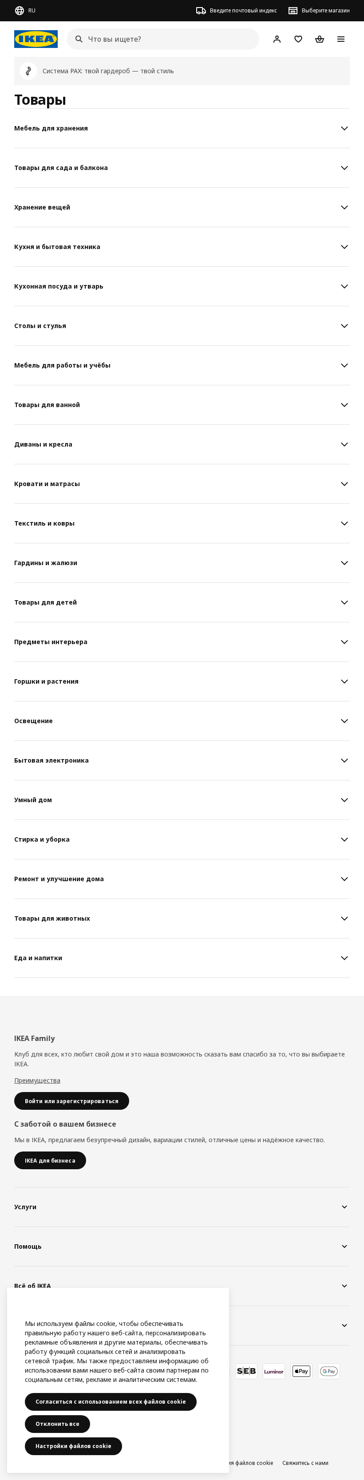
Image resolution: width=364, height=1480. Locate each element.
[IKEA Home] (36, 39)
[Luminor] (274, 1371)
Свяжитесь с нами (305, 1463)
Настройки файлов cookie (73, 1446)
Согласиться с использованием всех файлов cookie (111, 1401)
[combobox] (160, 39)
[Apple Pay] (301, 1371)
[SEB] (246, 1371)
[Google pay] (329, 1371)
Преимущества (37, 1080)
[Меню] (341, 39)
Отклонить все (57, 1424)
